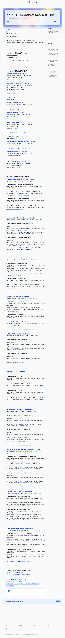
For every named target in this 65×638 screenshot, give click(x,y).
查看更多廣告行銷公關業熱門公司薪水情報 (13, 36)
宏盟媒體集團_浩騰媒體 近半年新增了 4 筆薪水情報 (16, 73)
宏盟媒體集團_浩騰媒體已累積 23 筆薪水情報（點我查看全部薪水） (20, 179)
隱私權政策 (34, 626)
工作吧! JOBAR (49, 626)
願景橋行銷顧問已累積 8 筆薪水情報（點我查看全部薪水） (18, 333)
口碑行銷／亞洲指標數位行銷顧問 (18, 505)
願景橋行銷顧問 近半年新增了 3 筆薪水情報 (15, 112)
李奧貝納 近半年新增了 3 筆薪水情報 (13, 122)
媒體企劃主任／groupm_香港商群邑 (19, 561)
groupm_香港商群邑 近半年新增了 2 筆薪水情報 (16, 161)
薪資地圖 (6, 628)
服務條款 (34, 625)
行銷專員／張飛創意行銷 (12, 275)
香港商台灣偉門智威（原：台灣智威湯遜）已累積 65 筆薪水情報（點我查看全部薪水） (24, 449)
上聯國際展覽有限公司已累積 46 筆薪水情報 (14, 581)
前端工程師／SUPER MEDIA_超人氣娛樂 (21, 233)
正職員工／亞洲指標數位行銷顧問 (18, 519)
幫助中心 (34, 628)
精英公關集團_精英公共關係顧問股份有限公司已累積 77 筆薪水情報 (18, 574)
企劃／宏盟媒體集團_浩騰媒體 (15, 209)
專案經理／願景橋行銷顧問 (14, 362)
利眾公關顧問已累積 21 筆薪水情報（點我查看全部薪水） (18, 296)
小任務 (48, 628)
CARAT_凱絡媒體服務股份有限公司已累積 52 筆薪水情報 (16, 579)
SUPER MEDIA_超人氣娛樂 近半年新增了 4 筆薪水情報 (17, 83)
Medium (20, 629)
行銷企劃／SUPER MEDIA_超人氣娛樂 (20, 249)
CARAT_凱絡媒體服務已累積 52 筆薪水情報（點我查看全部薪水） (20, 409)
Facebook (20, 625)
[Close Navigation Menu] (5, 2)
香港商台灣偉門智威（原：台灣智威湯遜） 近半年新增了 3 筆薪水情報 (20, 141)
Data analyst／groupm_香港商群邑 (18, 545)
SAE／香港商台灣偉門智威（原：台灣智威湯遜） (26, 468)
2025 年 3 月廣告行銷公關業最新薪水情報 (13, 34)
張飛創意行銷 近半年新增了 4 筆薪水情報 (14, 93)
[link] (53, 32)
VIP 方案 (6, 625)
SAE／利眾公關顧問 (10, 325)
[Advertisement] (32, 611)
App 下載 (6, 626)
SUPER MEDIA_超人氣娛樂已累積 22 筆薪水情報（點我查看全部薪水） (21, 217)
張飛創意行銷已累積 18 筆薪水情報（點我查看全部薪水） (18, 258)
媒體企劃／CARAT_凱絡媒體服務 (18, 425)
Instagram (20, 626)
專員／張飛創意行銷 (10, 287)
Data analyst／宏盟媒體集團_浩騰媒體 (20, 195)
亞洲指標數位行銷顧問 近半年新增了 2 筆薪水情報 (16, 151)
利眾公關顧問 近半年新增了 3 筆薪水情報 (14, 102)
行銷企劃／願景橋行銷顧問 (14, 349)
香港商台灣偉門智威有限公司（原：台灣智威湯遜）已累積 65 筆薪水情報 (19, 577)
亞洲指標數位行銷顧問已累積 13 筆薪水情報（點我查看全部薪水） (20, 491)
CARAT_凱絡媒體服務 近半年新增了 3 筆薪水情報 (16, 132)
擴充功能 (6, 629)
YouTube (20, 628)
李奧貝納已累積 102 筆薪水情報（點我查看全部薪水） (17, 371)
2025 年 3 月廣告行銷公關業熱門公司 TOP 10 (13, 33)
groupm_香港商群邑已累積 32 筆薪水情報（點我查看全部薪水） (19, 528)
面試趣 (48, 625)
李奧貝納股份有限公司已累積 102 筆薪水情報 (14, 572)
